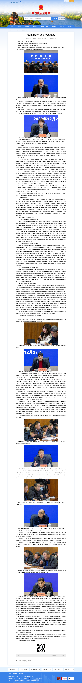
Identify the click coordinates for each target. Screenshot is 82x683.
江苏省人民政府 (24, 669)
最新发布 (27, 30)
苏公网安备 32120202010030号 (36, 678)
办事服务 (54, 26)
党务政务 (19, 26)
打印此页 (58, 655)
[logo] (41, 9)
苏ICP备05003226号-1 (12, 678)
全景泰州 (35, 26)
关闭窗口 (63, 655)
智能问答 (63, 18)
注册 (18, 1)
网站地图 (9, 673)
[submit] (54, 18)
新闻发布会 (23, 30)
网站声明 (21, 673)
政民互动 (62, 26)
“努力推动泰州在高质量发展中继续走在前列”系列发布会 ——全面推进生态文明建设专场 (36, 661)
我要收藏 (54, 655)
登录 (15, 1)
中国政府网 (12, 669)
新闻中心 (27, 26)
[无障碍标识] (71, 678)
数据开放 (70, 26)
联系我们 (15, 673)
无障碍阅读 (66, 1)
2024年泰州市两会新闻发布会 (25, 660)
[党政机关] (58, 678)
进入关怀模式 (71, 1)
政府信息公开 (44, 26)
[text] (40, 18)
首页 (12, 26)
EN (12, 1)
